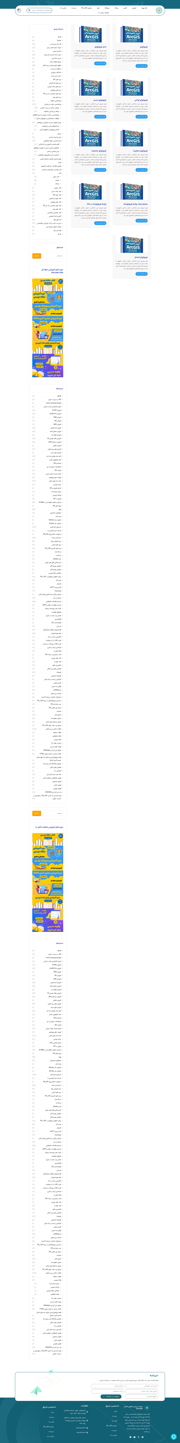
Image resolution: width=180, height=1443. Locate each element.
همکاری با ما (57, 771)
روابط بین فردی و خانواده (51, 111)
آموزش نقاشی (57, 445)
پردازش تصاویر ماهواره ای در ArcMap (50, 502)
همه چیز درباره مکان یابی (53, 774)
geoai (59, 396)
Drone (59, 40)
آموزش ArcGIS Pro (55, 414)
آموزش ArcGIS (56, 410)
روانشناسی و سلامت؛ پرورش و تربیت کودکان (46, 115)
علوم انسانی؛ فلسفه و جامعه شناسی (50, 159)
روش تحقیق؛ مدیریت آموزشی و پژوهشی (49, 122)
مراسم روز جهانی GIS (55, 708)
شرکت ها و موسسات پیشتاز (53, 608)
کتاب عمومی (57, 188)
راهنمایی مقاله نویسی (55, 573)
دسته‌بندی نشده (56, 538)
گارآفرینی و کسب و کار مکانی (52, 679)
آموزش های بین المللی (54, 449)
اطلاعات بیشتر (105, 13)
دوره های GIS (57, 79)
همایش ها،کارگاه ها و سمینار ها (52, 764)
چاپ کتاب (58, 516)
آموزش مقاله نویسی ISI (54, 438)
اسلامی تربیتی (57, 51)
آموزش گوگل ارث (56, 435)
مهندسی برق (57, 230)
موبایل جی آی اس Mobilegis (52, 750)
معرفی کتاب (57, 715)
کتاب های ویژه (57, 209)
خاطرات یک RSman (55, 523)
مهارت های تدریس (55, 747)
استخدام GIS (57, 463)
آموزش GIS (57, 421)
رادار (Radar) (57, 559)
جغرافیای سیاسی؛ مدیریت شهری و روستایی (46, 148)
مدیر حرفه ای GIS (56, 704)
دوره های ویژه (57, 97)
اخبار (115, 1411)
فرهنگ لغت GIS (56, 623)
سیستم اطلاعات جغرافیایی (53, 601)
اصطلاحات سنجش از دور (54, 467)
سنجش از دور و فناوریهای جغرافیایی (48, 155)
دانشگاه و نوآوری (56, 72)
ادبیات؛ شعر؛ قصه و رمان (54, 47)
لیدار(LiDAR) (57, 690)
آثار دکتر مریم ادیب (55, 44)
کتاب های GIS (57, 195)
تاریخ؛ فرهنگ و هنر (55, 62)
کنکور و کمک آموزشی (55, 216)
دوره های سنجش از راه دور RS (52, 94)
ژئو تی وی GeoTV (55, 587)
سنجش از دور (57, 598)
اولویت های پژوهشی (55, 477)
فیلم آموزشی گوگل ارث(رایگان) (52, 630)
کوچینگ (58, 672)
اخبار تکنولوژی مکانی (55, 460)
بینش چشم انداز (56, 491)
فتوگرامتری (58, 619)
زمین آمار (58, 580)
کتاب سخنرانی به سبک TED (53, 654)
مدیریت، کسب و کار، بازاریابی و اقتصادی (49, 223)
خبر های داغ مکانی (55, 527)
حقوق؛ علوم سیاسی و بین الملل (52, 65)
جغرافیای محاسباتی (55, 513)
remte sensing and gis (53, 403)
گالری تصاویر (57, 683)
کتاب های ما (57, 662)
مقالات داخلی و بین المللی (53, 729)
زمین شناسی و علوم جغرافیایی (52, 141)
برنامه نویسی (57, 484)
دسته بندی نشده (56, 76)
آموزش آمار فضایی (55, 428)
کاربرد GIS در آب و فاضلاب (53, 640)
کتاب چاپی (56, 177)
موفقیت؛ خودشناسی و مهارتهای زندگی (48, 118)
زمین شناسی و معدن (53, 151)
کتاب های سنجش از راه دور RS (52, 205)
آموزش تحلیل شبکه (55, 431)
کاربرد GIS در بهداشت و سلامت (52, 644)
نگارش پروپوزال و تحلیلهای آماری (49, 129)
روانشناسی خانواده (55, 101)
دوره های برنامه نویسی (54, 86)
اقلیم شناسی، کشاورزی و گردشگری (49, 144)
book (59, 37)
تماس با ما (63, 8)
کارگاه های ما (57, 651)
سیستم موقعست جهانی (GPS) (52, 605)
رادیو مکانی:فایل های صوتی (53, 562)
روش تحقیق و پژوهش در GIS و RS (50, 576)
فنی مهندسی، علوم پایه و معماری (51, 169)
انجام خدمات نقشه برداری (53, 474)
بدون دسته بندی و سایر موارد (52, 55)
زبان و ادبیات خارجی (55, 137)
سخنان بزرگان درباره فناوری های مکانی (50, 594)
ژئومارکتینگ (57, 591)
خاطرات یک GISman (55, 520)
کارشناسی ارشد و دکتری (54, 647)
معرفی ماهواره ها (56, 718)
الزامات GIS (58, 470)
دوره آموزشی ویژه (56, 541)
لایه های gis (57, 220)
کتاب (59, 173)
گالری (125, 8)
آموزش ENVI (57, 417)
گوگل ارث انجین (56, 686)
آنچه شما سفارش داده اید (53, 456)
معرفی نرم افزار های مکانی (53, 722)
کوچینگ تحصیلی (56, 676)
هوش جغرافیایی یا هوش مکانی (52, 778)
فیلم (98, 8)
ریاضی (59, 134)
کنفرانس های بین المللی (54, 669)
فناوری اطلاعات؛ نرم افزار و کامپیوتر (51, 166)
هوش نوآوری (57, 788)
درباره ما (74, 8)
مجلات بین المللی (56, 693)
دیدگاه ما (58, 555)
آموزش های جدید (56, 453)
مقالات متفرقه (57, 732)
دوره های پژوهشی (55, 90)
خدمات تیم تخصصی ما (54, 530)
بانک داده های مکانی (55, 481)
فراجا (59, 162)
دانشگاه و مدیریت (55, 69)
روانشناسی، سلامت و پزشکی (52, 104)
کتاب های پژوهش (56, 202)
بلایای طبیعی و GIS (55, 488)
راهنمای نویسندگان (55, 566)
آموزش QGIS (57, 424)
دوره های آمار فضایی (55, 83)
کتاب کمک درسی (56, 191)
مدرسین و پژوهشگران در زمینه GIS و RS (49, 700)
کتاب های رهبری (56, 658)
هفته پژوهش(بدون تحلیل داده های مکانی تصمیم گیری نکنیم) (48, 758)
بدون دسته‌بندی (56, 58)
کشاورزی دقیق (57, 665)
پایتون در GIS (57, 499)
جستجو (36, 256)
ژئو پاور (59, 584)
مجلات (57, 180)
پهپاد (59, 509)
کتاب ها (114, 1421)
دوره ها (114, 1416)
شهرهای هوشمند (56, 612)
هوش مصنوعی (56, 781)
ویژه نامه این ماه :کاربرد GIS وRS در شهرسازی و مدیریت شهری (47, 797)
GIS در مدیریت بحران (54, 399)
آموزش (134, 8)
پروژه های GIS (57, 506)
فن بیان (59, 626)
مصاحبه (59, 711)
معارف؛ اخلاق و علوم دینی (53, 227)
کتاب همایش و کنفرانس (54, 212)
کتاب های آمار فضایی (55, 198)
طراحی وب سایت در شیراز (53, 615)
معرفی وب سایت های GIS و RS (51, 725)
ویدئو (59, 234)
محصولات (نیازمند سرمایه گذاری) (51, 697)
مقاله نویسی (57, 739)
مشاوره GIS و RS (87, 8)
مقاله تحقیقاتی (57, 736)
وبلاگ (116, 8)
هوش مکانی (57, 785)
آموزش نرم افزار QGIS (54, 442)
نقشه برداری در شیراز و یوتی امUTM (50, 754)
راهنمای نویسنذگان (55, 569)
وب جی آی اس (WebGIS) (53, 792)
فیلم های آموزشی (56, 633)
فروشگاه (107, 8)
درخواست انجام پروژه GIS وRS (52, 534)
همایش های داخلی (55, 767)
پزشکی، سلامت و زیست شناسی (49, 108)
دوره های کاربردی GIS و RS (53, 548)
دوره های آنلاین (56, 545)
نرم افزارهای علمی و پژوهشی (50, 126)
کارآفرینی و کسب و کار (54, 637)
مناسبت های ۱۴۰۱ (56, 743)
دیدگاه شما (58, 552)
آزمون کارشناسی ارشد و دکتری (52, 406)
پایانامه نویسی (57, 495)
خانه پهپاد (144, 8)
